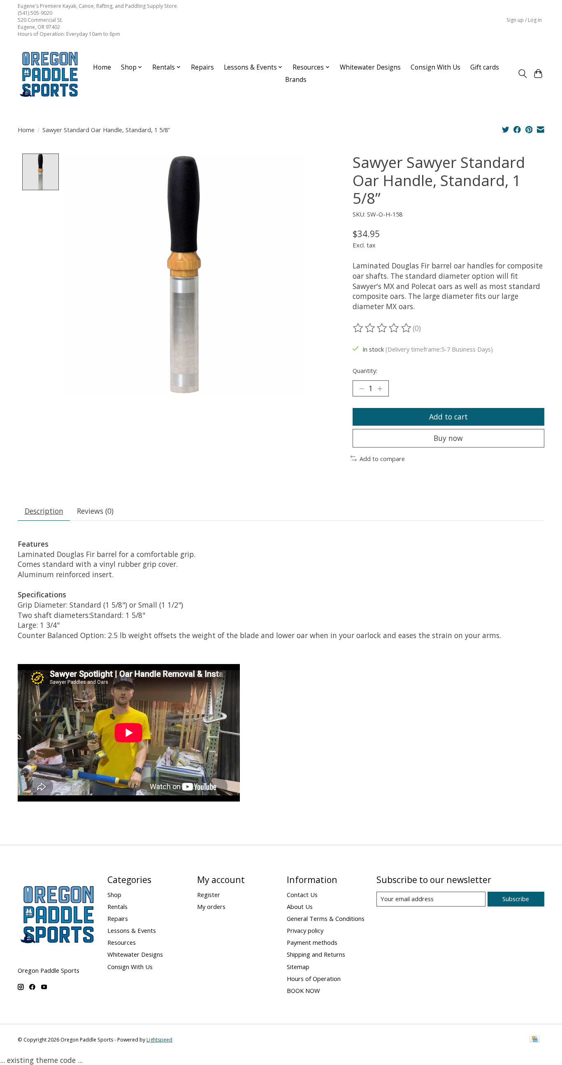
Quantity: (365, 370)
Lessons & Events (131, 930)
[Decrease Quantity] (361, 388)
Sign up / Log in (524, 19)
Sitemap (298, 966)
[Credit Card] (534, 1040)
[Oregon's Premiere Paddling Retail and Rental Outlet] (48, 74)
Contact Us (302, 894)
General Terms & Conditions (326, 918)
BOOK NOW (303, 990)
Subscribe (515, 899)
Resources (121, 942)
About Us (300, 906)
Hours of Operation (314, 978)
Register (208, 894)
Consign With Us (435, 67)
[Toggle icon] (522, 73)
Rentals (117, 906)
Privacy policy (305, 930)
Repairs (202, 67)
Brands (296, 79)
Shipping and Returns (316, 954)
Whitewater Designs (370, 67)
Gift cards (484, 67)
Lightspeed (159, 1039)
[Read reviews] (383, 328)
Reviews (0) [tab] (95, 511)
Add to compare (382, 458)
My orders (211, 906)
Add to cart (448, 417)
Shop (114, 894)
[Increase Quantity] (380, 388)
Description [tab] (44, 511)
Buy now (448, 438)
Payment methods (312, 942)
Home (102, 67)
